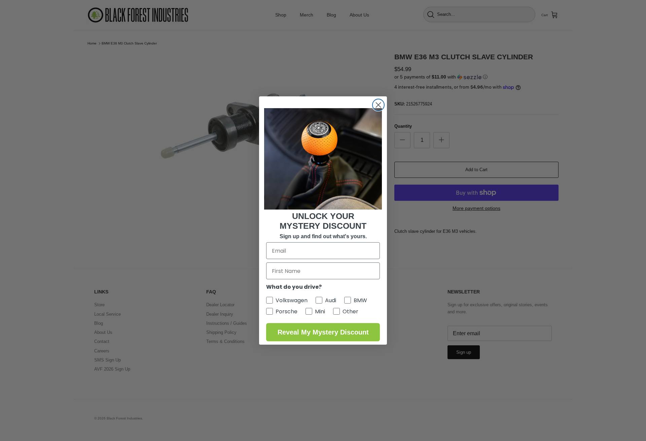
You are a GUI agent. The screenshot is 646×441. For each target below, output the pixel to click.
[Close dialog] (378, 105)
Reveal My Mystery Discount (323, 332)
